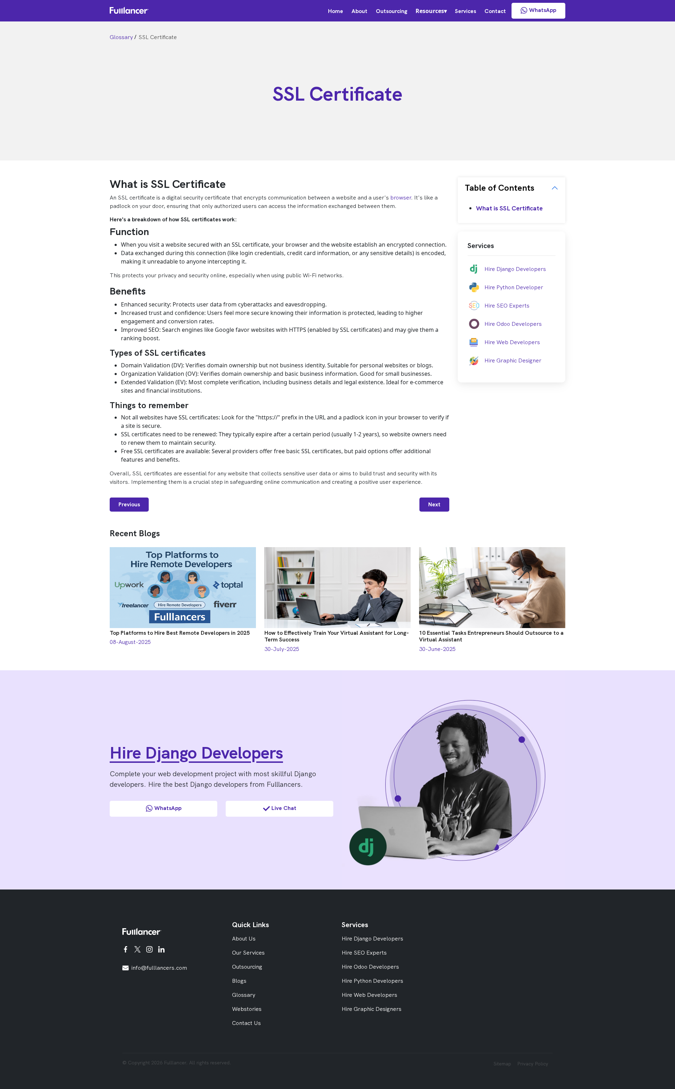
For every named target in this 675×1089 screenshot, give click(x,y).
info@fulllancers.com (159, 967)
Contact (495, 11)
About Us (244, 938)
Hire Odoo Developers (513, 324)
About (359, 11)
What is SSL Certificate (509, 208)
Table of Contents (499, 187)
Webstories (247, 1009)
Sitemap (502, 1063)
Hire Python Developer (513, 287)
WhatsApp (542, 10)
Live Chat (283, 808)
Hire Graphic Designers (371, 1009)
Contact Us (246, 1023)
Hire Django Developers (515, 269)
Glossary (121, 37)
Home (335, 11)
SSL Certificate (158, 37)
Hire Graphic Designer (512, 360)
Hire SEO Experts (506, 305)
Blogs (239, 980)
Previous (129, 504)
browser (400, 197)
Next (434, 504)
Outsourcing (391, 11)
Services (465, 11)
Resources (430, 11)
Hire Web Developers (512, 342)
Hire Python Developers (372, 980)
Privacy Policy (532, 1063)
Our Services (248, 952)
